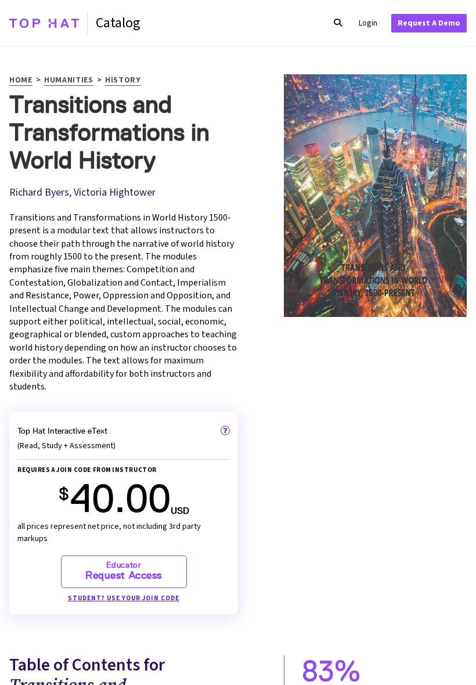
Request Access (123, 571)
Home (21, 81)
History (123, 81)
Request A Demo (429, 23)
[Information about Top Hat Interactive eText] (225, 430)
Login (368, 23)
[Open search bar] (338, 23)
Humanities (68, 81)
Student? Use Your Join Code (123, 598)
